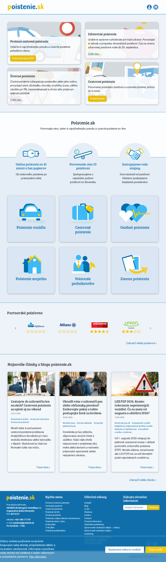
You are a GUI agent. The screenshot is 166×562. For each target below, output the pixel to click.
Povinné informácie (92, 521)
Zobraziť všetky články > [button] (142, 480)
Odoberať (153, 507)
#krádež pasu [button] (69, 423)
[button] (150, 7)
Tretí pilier (49, 527)
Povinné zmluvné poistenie (57, 503)
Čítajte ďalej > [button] (43, 467)
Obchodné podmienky (94, 524)
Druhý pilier (50, 524)
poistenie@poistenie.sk (23, 523)
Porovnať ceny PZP (23, 58)
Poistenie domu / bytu (55, 521)
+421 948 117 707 (23, 519)
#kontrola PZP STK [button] (122, 423)
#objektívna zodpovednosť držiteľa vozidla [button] (133, 426)
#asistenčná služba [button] (19, 419)
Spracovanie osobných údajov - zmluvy (102, 527)
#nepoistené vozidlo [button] (141, 423)
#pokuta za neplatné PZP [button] (125, 429)
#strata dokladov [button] (84, 423)
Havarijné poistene (53, 506)
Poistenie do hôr (52, 512)
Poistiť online (97, 98)
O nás (86, 509)
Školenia (88, 512)
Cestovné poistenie (53, 509)
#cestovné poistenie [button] (20, 422)
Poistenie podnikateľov (55, 530)
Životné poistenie (53, 515)
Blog (86, 506)
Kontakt (87, 503)
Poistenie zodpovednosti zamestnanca (62, 518)
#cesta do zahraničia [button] (39, 419)
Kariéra (87, 515)
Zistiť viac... (16, 99)
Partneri (87, 518)
